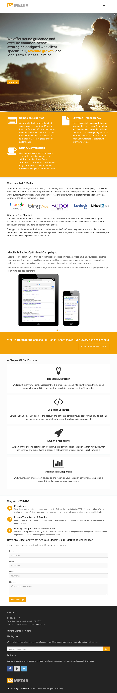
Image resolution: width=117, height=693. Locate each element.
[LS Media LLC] (21, 680)
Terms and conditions (40, 688)
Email (11, 561)
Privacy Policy (57, 688)
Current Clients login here (19, 630)
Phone (11, 571)
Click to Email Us (37, 624)
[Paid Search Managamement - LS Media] (21, 5)
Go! (106, 649)
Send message (17, 599)
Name (11, 551)
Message (12, 582)
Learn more (13, 82)
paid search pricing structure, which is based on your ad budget (52, 531)
